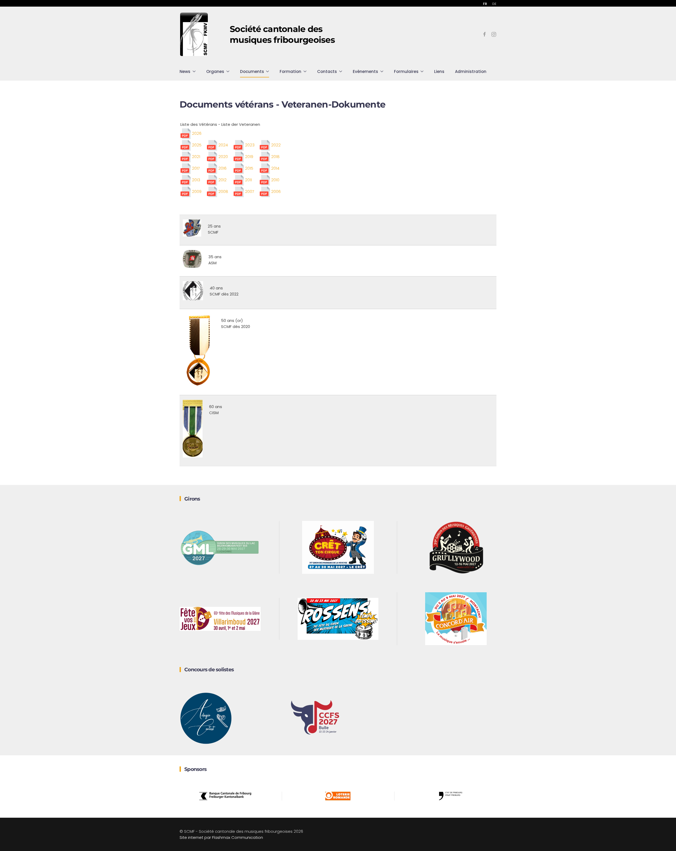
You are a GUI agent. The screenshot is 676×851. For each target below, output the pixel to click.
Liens (439, 71)
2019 (248, 156)
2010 (274, 180)
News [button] (185, 71)
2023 (249, 145)
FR (485, 3)
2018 (275, 156)
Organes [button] (215, 71)
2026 (196, 133)
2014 (274, 168)
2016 (222, 168)
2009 (196, 191)
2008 (222, 191)
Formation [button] (290, 71)
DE (494, 3)
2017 (195, 168)
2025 (196, 145)
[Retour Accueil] (194, 34)
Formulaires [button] (406, 71)
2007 (249, 191)
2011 (248, 180)
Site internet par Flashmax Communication (221, 837)
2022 (275, 145)
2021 (195, 156)
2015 (248, 168)
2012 (222, 180)
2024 (222, 145)
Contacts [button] (327, 71)
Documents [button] (252, 71)
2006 (275, 191)
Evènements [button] (365, 71)
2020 (222, 156)
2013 (195, 180)
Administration (470, 71)
